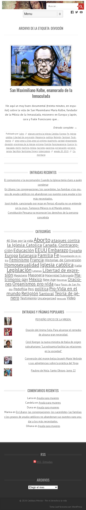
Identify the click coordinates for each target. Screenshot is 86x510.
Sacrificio (17, 151)
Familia (47, 144)
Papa (57, 284)
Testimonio (28, 298)
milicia (33, 148)
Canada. (50, 245)
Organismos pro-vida (33, 284)
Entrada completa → (65, 127)
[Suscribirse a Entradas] (34, 462)
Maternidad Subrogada (59, 275)
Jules (21, 133)
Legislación (19, 269)
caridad (61, 140)
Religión (57, 137)
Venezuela (61, 298)
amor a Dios (25, 140)
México (35, 279)
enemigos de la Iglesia (24, 144)
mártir (18, 148)
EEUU (41, 250)
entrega (40, 144)
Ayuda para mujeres (48, 398)
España (75, 250)
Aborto (42, 240)
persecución (61, 148)
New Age (49, 279)
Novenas (62, 280)
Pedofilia (20, 288)
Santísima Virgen (29, 151)
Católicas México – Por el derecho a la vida (47, 500)
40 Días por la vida (19, 241)
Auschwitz (52, 140)
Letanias (37, 271)
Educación (23, 250)
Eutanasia (28, 255)
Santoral (66, 137)
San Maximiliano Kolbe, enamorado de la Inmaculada (41, 93)
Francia (37, 259)
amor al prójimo (39, 140)
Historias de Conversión (63, 259)
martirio (25, 148)
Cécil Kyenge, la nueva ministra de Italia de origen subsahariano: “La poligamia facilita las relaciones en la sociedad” (53, 346)
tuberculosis (44, 151)
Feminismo (19, 259)
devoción (9, 144)
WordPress (77, 506)
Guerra (70, 144)
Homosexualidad (21, 265)
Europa (62, 133)
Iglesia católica (57, 264)
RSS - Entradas (45, 462)
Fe (68, 133)
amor (17, 140)
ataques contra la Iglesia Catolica (43, 133)
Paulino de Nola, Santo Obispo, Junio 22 (53, 370)
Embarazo (58, 250)
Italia (78, 265)
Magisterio (20, 275)
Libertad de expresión (24, 137)
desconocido (71, 140)
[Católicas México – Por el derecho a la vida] (43, 8)
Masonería (40, 137)
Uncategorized (47, 298)
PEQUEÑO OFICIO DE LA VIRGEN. (53, 319)
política (49, 137)
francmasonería (59, 144)
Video (71, 298)
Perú (31, 289)
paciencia (50, 148)
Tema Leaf (54, 506)
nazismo (41, 148)
